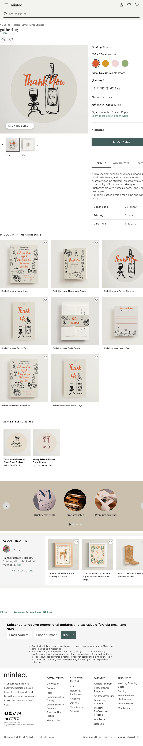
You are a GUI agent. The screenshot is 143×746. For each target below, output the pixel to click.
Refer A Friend (125, 703)
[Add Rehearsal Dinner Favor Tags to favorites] (96, 357)
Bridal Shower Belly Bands (66, 348)
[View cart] (137, 5)
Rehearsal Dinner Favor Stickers (32, 612)
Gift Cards (75, 703)
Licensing (99, 723)
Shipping (75, 698)
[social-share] (3, 39)
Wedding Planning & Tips (127, 685)
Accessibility (133, 736)
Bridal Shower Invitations (14, 291)
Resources (124, 678)
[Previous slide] (3, 144)
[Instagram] (19, 713)
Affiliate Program (103, 683)
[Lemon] (105, 63)
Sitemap (121, 736)
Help (72, 686)
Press (49, 692)
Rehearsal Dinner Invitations (15, 405)
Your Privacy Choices (77, 709)
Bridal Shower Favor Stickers (118, 291)
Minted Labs (53, 720)
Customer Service (76, 679)
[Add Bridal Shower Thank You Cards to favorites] (96, 243)
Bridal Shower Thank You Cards (69, 291)
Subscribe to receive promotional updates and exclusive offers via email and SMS (66, 627)
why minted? (121, 163)
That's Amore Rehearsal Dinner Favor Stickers (14, 460)
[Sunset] (96, 63)
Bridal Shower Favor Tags (14, 348)
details (101, 163)
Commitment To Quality (55, 698)
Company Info (55, 678)
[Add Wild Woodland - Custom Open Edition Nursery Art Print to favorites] (110, 542)
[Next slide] (37, 144)
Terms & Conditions (92, 736)
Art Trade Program (104, 695)
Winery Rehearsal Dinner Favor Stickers (44, 460)
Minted (4, 612)
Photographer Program (101, 689)
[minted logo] (17, 4)
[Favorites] (129, 5)
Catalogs (122, 691)
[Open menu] (6, 5)
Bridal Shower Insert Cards (117, 348)
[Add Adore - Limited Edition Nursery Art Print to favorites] (76, 542)
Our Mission (53, 683)
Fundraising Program (100, 701)
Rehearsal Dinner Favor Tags (67, 405)
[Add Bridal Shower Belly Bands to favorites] (96, 300)
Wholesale (99, 719)
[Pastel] (125, 63)
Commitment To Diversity (55, 706)
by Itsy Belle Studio (12, 465)
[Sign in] (121, 5)
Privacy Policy (109, 736)
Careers (51, 688)
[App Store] (21, 718)
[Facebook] (6, 713)
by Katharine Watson (42, 465)
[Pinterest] (10, 713)
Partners (99, 678)
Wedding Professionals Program (101, 711)
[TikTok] (15, 713)
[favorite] (11, 39)
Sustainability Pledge (54, 714)
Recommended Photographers (126, 697)
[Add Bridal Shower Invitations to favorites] (45, 243)
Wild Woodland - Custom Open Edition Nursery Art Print (96, 576)
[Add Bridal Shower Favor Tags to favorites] (45, 300)
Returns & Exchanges (76, 692)
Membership (124, 708)
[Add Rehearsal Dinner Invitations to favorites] (45, 357)
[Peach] (115, 63)
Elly (5, 33)
